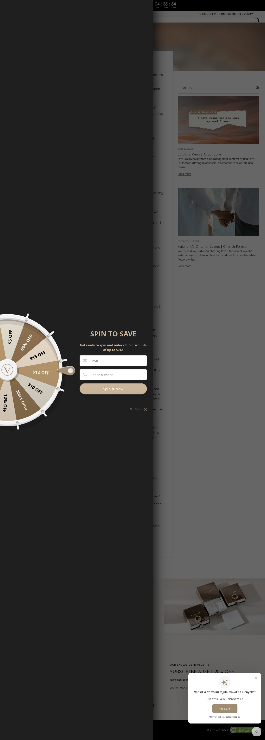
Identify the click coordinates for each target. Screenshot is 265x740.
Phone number (102, 374)
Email (95, 360)
